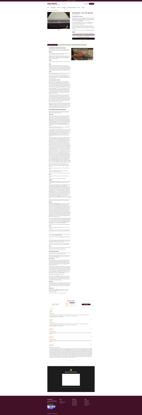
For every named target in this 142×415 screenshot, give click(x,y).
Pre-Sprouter (58, 274)
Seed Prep (50, 51)
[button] (91, 4)
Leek (57, 234)
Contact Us (86, 405)
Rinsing (56, 73)
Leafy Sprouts (51, 114)
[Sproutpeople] (52, 3)
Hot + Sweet (62, 240)
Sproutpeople (55, 413)
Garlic (55, 234)
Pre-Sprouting (58, 276)
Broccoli (50, 203)
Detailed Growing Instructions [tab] (52, 44)
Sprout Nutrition (74, 405)
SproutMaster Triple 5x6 (90, 30)
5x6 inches (90, 22)
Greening (53, 79)
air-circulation (59, 82)
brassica (65, 76)
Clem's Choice (56, 240)
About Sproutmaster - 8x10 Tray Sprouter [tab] (64, 44)
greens (50, 58)
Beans (50, 174)
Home (48, 10)
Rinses (55, 121)
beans (65, 57)
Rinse (49, 65)
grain (69, 247)
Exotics (50, 225)
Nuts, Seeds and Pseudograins (53, 251)
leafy (62, 76)
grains (67, 57)
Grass (81, 19)
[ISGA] (48, 406)
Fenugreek (55, 227)
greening (51, 122)
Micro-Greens (88, 19)
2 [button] (70, 360)
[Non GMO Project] (52, 406)
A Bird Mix (57, 289)
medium (54, 271)
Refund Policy (87, 400)
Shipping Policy (87, 401)
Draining (50, 71)
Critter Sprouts (51, 288)
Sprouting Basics (74, 400)
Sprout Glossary (74, 401)
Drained (50, 82)
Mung (52, 189)
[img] (51, 310)
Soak (57, 56)
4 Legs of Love (62, 289)
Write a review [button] (86, 304)
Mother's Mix (59, 227)
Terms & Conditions (87, 404)
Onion (60, 234)
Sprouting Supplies (62, 401)
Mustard (58, 203)
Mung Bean (50, 179)
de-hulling (67, 119)
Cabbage (55, 203)
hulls (66, 120)
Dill (62, 227)
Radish (52, 203)
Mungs (59, 181)
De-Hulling (58, 79)
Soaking (50, 60)
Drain (59, 65)
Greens (84, 19)
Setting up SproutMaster (52, 88)
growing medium (80, 20)
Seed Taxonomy (74, 404)
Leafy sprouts (51, 119)
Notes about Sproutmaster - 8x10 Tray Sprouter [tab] (79, 44)
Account (86, 3)
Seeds (61, 400)
